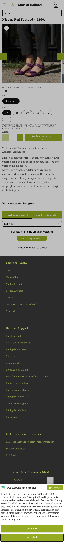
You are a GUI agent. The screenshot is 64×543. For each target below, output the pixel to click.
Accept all (32, 537)
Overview (56, 487)
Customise (32, 528)
